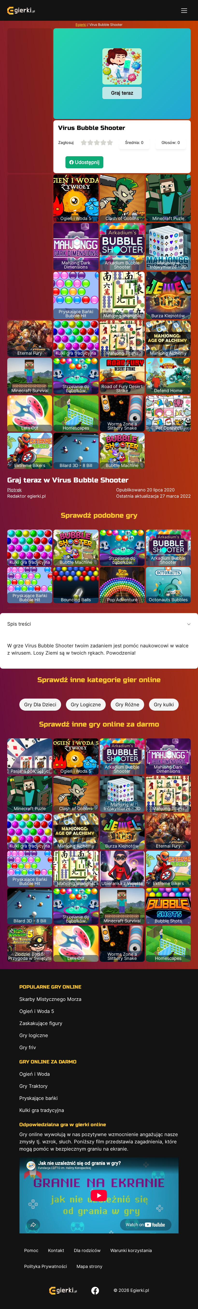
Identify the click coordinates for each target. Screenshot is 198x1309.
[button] (99, 624)
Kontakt (56, 1250)
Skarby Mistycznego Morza (50, 999)
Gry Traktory (33, 1086)
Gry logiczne (33, 1035)
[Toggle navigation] (184, 10)
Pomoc (31, 1250)
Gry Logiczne (86, 705)
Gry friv (27, 1047)
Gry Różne (127, 705)
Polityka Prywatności (45, 1266)
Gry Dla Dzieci (40, 705)
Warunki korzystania (131, 1250)
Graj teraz (122, 93)
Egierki (81, 24)
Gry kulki (164, 705)
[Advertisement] (29, 100)
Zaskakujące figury (40, 1023)
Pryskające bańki (38, 1098)
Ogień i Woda (34, 1074)
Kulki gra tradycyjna (41, 1110)
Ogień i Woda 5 (36, 1011)
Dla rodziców (87, 1250)
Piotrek (14, 489)
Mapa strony (89, 1266)
